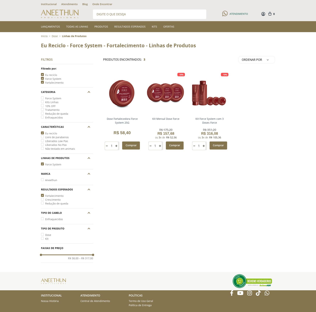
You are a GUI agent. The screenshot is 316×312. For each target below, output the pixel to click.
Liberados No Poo (56, 145)
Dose (55, 36)
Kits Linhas (52, 102)
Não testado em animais (60, 148)
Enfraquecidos (54, 117)
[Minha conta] (263, 14)
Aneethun (51, 180)
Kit (46, 238)
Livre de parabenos (57, 137)
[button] (67, 68)
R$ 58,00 (73, 258)
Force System (53, 79)
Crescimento (53, 199)
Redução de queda (56, 113)
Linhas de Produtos (74, 36)
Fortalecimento (54, 82)
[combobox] (149, 14)
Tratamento (52, 110)
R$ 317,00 (86, 258)
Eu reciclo (51, 75)
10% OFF (50, 106)
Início (44, 36)
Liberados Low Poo (56, 141)
